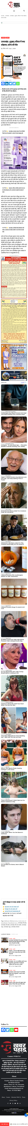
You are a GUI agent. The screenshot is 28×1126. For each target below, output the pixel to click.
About (3, 1097)
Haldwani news (14, 921)
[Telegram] (10, 83)
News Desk (12, 955)
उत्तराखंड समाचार (15, 927)
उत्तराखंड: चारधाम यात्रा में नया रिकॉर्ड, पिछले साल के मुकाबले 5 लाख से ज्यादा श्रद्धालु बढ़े (17, 973)
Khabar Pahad (16, 1108)
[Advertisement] (14, 883)
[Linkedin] (6, 83)
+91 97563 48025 (16, 1090)
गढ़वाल (14, 959)
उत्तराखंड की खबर (22, 923)
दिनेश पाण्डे (5, 48)
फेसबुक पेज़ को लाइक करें (11, 909)
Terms (23, 1097)
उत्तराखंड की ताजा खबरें (15, 925)
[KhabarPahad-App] (14, 66)
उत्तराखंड (3, 37)
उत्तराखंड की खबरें (5, 925)
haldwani (6, 921)
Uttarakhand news (12, 923)
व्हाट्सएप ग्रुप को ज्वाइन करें (12, 906)
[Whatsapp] (18, 83)
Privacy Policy (13, 1100)
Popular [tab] (14, 934)
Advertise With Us (16, 1097)
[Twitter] (14, 83)
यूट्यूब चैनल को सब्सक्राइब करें (12, 911)
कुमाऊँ (8, 37)
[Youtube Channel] (16, 1030)
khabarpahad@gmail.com (16, 1088)
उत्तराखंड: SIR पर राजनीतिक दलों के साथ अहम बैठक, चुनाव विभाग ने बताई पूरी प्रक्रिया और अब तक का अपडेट (18, 963)
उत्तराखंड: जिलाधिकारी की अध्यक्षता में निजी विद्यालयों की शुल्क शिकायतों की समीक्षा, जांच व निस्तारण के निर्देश (18, 941)
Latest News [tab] (5, 934)
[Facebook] (3, 83)
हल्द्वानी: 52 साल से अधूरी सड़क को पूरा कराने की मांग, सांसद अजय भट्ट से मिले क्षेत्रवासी (17, 952)
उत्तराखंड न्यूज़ (7, 927)
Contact (8, 1097)
